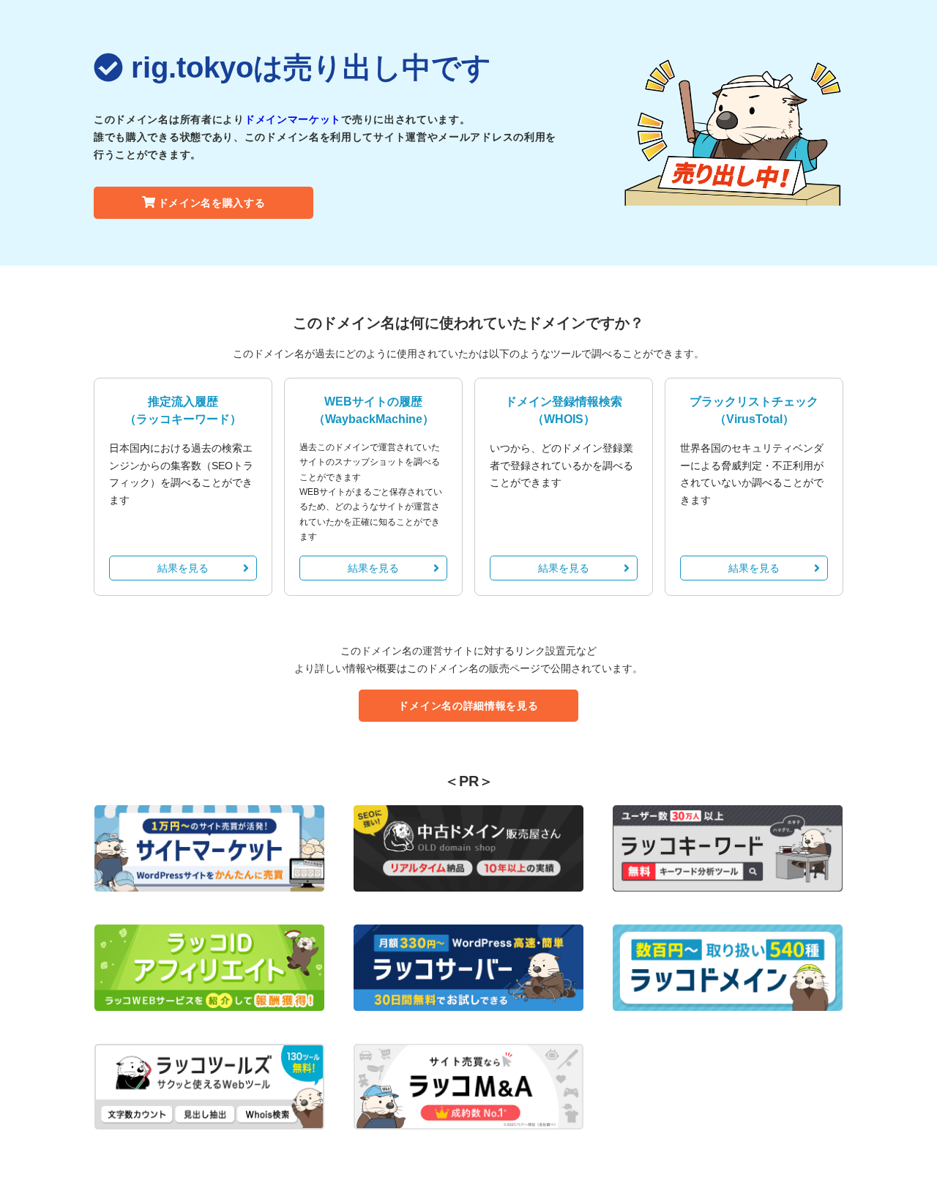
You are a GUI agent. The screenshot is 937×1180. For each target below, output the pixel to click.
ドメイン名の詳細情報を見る (468, 706)
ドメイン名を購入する (212, 203)
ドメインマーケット (292, 119)
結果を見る (183, 568)
